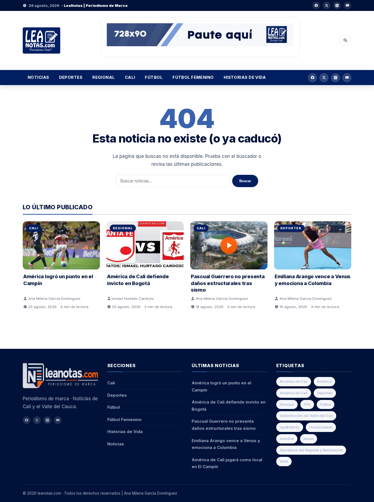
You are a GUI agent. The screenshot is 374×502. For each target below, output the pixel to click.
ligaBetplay (290, 427)
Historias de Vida (245, 77)
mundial (287, 439)
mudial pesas (321, 427)
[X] (326, 5)
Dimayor (287, 404)
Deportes (71, 77)
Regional (103, 77)
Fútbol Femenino (193, 77)
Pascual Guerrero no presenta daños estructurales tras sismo (227, 283)
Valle (284, 461)
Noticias (38, 77)
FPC (307, 404)
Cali (130, 77)
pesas (308, 439)
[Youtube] (347, 5)
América (324, 381)
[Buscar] (345, 40)
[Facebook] (316, 5)
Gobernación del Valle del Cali (306, 416)
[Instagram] (337, 5)
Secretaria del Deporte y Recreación (311, 450)
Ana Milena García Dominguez (54, 298)
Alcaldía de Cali (294, 381)
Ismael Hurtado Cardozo (133, 298)
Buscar (245, 181)
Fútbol (154, 77)
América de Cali (294, 393)
